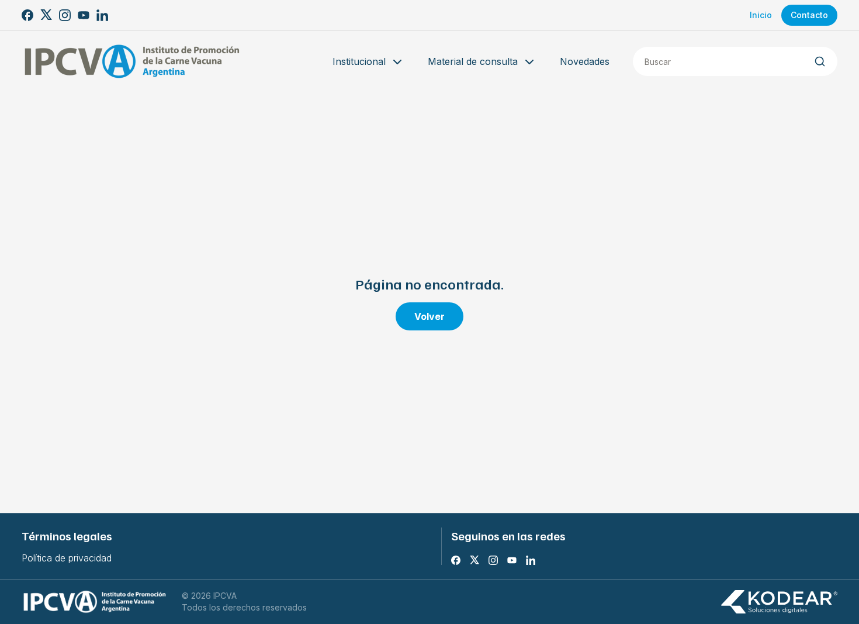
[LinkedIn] (102, 15)
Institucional (359, 61)
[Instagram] (65, 15)
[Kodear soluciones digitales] (779, 602)
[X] (46, 15)
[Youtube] (83, 15)
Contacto (809, 15)
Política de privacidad (67, 558)
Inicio (761, 15)
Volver (429, 316)
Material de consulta (473, 61)
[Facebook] (27, 15)
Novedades (584, 61)
